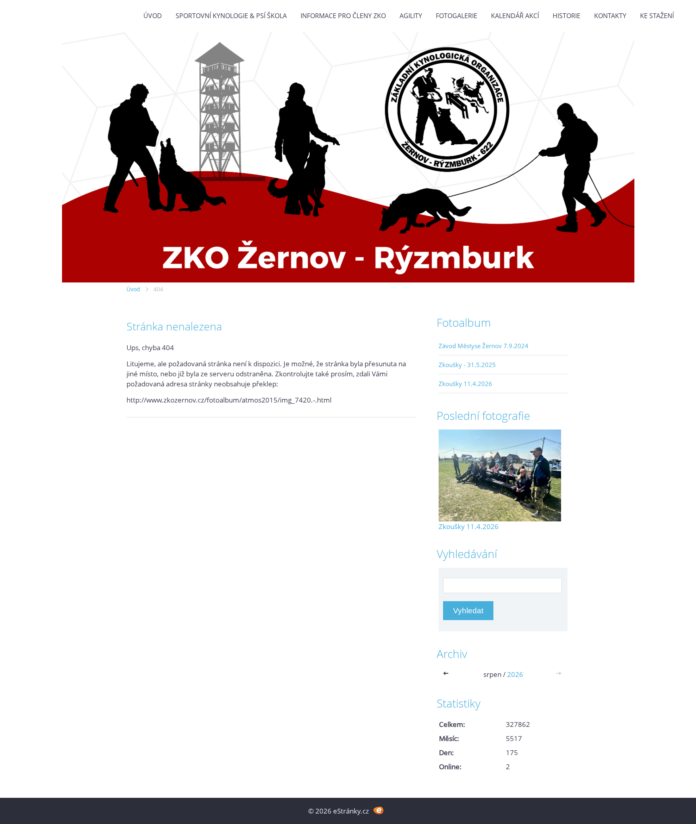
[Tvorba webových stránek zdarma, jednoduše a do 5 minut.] (378, 810)
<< (447, 674)
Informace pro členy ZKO (343, 15)
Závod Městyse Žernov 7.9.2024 (483, 346)
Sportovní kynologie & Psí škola (231, 15)
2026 (515, 674)
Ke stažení (657, 15)
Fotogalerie (456, 15)
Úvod (152, 15)
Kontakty (610, 15)
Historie (566, 15)
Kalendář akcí (515, 15)
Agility (411, 15)
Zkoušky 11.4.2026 (465, 384)
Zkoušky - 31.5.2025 (467, 365)
